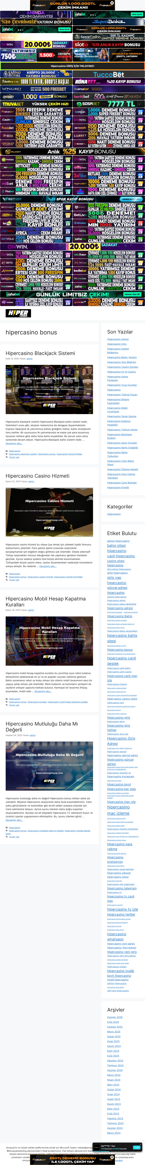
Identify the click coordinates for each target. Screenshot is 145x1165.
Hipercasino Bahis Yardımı (122, 357)
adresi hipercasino (118, 540)
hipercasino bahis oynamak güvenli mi (121, 624)
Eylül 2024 (113, 1055)
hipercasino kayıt (119, 784)
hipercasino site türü (114, 881)
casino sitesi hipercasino (115, 563)
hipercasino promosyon (115, 859)
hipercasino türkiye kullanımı (117, 922)
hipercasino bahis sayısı (116, 628)
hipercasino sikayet (119, 872)
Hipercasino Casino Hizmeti (37, 476)
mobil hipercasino (118, 979)
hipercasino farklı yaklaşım (116, 714)
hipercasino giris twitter (118, 728)
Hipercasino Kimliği (118, 487)
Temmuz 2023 (115, 1123)
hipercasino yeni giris (122, 952)
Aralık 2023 (113, 1099)
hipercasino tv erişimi (115, 905)
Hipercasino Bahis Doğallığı (122, 447)
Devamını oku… (14, 443)
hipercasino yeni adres (121, 943)
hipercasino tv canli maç (120, 899)
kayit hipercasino (119, 975)
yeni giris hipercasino (118, 990)
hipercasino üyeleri (117, 966)
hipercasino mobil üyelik (116, 826)
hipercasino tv (114, 892)
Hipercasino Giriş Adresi (121, 741)
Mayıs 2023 (114, 1133)
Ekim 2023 (113, 1108)
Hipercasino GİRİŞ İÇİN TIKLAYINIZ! (72, 66)
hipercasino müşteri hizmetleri (68, 577)
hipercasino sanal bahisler (120, 869)
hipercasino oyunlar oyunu (116, 840)
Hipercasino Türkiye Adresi (122, 429)
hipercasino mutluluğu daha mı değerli (46, 830)
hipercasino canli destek (121, 661)
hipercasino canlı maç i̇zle (122, 678)
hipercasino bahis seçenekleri (122, 631)
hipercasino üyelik (120, 971)
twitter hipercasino (117, 983)
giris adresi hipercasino (119, 569)
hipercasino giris (118, 717)
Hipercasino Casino (117, 684)
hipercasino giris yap (117, 734)
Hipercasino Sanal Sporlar (122, 416)
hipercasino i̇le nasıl (114, 781)
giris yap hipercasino (116, 580)
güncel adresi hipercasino (117, 590)
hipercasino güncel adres (122, 755)
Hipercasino (14, 451)
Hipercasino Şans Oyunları (122, 442)
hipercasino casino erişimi (116, 692)
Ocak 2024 (113, 1094)
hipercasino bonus (47, 454)
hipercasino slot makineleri (121, 884)
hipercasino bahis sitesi (122, 638)
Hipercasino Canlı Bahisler (122, 482)
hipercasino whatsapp (116, 936)
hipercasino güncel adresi (120, 762)
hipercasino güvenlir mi (119, 772)
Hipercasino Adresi (118, 339)
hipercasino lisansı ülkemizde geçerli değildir (120, 797)
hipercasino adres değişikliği (121, 604)
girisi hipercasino (117, 572)
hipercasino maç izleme (118, 810)
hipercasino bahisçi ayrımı (116, 646)
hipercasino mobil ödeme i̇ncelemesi (120, 822)
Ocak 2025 (113, 1041)
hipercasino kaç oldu (121, 789)
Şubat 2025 (114, 1036)
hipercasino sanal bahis (115, 866)
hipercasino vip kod (114, 926)
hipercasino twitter (121, 914)
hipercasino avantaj (131, 612)
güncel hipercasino (116, 596)
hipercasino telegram (122, 888)
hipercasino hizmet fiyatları (69, 454)
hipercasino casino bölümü (116, 688)
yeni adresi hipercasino (115, 987)
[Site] (36, 112)
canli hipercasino (121, 556)
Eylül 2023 (113, 1113)
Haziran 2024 (115, 1070)
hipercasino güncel (116, 751)
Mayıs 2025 (113, 1031)
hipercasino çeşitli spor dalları (118, 963)
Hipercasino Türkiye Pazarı (122, 394)
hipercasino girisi (116, 721)
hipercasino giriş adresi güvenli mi (119, 748)
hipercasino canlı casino (119, 671)
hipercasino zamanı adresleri (117, 960)
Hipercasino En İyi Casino (121, 371)
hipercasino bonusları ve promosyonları (121, 654)
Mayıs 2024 (114, 1075)
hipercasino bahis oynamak (117, 620)
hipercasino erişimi (114, 710)
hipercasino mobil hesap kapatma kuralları (68, 702)
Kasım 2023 (114, 1104)
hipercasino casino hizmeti (40, 577)
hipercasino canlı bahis (119, 668)
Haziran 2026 (115, 1017)
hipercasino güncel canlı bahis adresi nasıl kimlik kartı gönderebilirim (122, 768)
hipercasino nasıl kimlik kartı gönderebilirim (123, 836)
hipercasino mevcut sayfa (116, 818)
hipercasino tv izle (122, 909)
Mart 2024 (113, 1084)
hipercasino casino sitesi (122, 698)
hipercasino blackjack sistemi (23, 454)
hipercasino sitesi (118, 876)
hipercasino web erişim (115, 930)
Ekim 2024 (113, 1051)
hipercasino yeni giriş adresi (121, 955)
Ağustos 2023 (115, 1118)
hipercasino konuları (37, 702)
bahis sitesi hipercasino (116, 548)
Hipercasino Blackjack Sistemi (40, 353)
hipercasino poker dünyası (116, 853)
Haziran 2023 (115, 1128)
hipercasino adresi (120, 608)
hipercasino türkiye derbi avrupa (119, 919)
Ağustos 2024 (115, 1060)
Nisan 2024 (113, 1079)
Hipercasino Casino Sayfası (122, 367)
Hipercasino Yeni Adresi (121, 947)
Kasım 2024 (114, 1046)
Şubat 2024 (114, 1089)
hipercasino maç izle (121, 802)
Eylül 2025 (113, 1022)
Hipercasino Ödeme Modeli (122, 469)
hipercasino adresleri (114, 612)
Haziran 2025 (114, 1026)
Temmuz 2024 (115, 1065)
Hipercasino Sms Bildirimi (121, 362)
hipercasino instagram (120, 776)
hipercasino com (115, 702)
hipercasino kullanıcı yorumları (118, 793)
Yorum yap (14, 457)
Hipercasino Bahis (119, 616)
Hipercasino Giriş (117, 344)
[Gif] (72, 151)
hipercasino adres (116, 600)
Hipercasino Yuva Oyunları (122, 385)
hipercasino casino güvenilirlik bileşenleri (122, 695)
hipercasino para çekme (119, 846)
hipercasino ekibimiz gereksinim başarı (121, 706)
